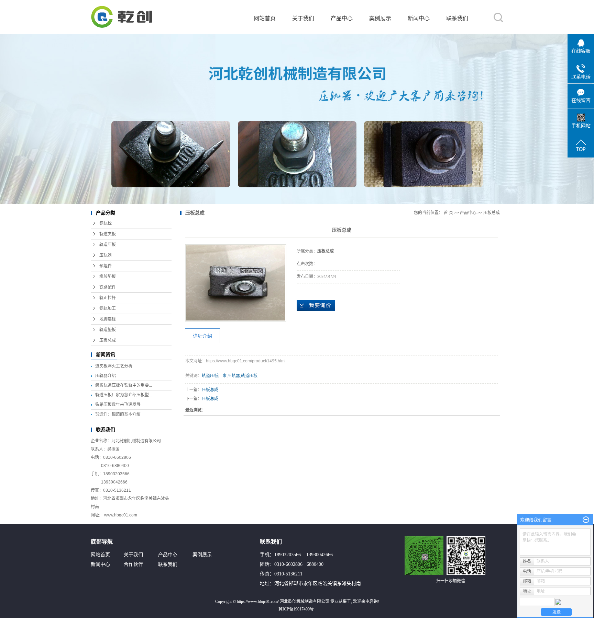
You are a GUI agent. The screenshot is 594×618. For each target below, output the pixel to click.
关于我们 (303, 18)
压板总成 (107, 340)
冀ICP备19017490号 (296, 609)
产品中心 (342, 18)
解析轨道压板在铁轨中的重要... (123, 385)
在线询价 (316, 305)
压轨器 (105, 255)
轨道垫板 (107, 329)
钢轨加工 (107, 308)
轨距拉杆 (107, 297)
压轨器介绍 (105, 375)
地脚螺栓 (107, 319)
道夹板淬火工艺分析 (113, 366)
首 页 (448, 212)
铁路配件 (107, 287)
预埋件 (105, 266)
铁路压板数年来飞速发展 (118, 404)
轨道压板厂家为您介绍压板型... (123, 395)
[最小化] (586, 519)
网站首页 (265, 18)
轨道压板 (107, 244)
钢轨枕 (105, 223)
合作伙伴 (133, 564)
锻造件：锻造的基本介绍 (118, 414)
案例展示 (380, 18)
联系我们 (457, 18)
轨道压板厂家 (214, 375)
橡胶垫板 (107, 276)
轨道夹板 (107, 234)
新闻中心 (419, 18)
